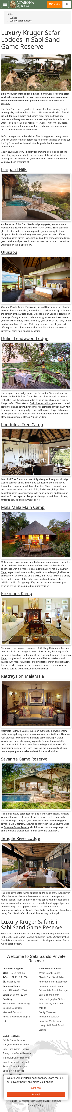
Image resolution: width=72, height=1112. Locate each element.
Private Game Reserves (15, 1066)
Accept (36, 1094)
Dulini (47, 1101)
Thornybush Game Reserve (17, 1053)
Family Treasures (48, 1012)
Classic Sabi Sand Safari (51, 977)
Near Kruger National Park (16, 1062)
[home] (22, 4)
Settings (36, 1087)
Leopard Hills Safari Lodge (37, 227)
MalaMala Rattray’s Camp (14, 731)
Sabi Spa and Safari (49, 994)
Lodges (13, 17)
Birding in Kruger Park (14, 1071)
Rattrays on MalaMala (22, 676)
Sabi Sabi (57, 1101)
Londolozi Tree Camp (22, 424)
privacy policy (19, 1081)
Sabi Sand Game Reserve (16, 1049)
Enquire (56, 4)
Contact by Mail (13, 981)
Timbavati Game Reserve (16, 1057)
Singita (13, 1101)
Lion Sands (36, 1101)
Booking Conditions (13, 1008)
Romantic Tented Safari (51, 986)
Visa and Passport (12, 1012)
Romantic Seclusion (49, 1016)
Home (10, 14)
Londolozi (24, 1101)
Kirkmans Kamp (16, 593)
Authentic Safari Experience (53, 981)
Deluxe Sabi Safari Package (53, 990)
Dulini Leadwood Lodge (24, 338)
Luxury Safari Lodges (21, 20)
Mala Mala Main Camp (23, 507)
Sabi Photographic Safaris (52, 999)
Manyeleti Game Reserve (16, 1044)
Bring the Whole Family (51, 1021)
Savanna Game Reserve (24, 759)
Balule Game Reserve (14, 1040)
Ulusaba (9, 252)
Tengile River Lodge (20, 838)
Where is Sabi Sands (49, 973)
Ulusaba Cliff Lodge (30, 324)
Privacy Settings (36, 1105)
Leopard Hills (14, 169)
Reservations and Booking (16, 1003)
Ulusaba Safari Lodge (45, 314)
